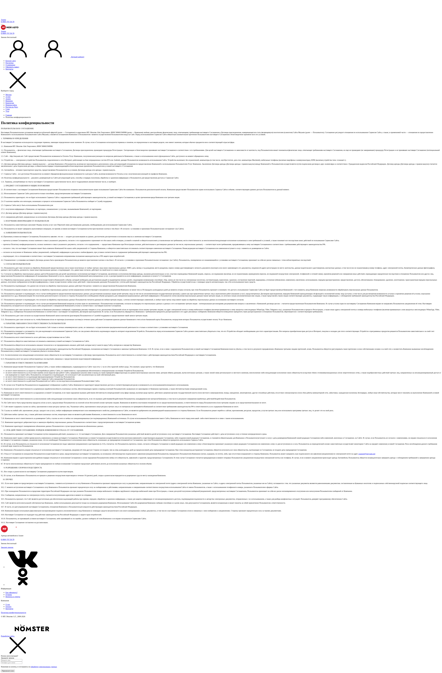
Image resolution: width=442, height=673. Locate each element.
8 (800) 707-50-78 (7, 22)
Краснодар (10, 103)
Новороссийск (11, 105)
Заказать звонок (7, 547)
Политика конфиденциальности (13, 613)
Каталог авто (11, 61)
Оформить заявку (12, 67)
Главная (9, 115)
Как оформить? (11, 593)
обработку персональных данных (44, 667)
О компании (10, 65)
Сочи (8, 109)
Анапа (3, 20)
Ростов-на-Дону (12, 107)
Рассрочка (9, 63)
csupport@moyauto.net (366, 454)
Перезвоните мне (8, 671)
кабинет (77, 57)
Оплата (8, 607)
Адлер (8, 97)
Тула (7, 111)
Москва (9, 95)
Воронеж (9, 101)
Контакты (9, 69)
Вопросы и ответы (13, 597)
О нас (8, 604)
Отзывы (9, 595)
